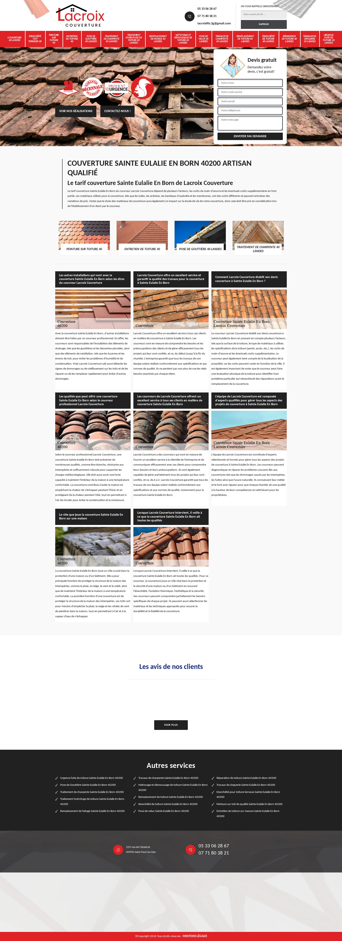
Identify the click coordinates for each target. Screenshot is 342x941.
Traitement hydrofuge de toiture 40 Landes (134, 39)
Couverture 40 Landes (14, 39)
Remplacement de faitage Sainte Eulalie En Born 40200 (92, 811)
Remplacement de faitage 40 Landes (158, 39)
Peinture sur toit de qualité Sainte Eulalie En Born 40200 (249, 804)
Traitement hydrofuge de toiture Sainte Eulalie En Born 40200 (92, 802)
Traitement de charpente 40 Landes (111, 39)
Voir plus (171, 725)
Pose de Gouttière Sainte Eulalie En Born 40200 (88, 785)
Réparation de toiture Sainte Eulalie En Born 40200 (246, 778)
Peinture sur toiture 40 (54, 39)
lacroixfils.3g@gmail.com (214, 23)
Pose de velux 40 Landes (203, 39)
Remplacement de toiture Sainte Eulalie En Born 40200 (170, 797)
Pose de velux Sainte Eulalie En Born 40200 (163, 811)
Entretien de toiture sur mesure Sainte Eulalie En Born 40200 (248, 814)
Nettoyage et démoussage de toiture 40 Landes (183, 39)
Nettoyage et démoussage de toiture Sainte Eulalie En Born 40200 (173, 788)
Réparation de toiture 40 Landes (289, 39)
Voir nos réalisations (75, 111)
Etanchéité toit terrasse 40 (35, 39)
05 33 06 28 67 (207, 8)
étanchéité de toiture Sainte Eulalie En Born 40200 (168, 804)
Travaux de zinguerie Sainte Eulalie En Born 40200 (246, 785)
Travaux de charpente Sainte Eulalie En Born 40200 (168, 778)
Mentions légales (195, 936)
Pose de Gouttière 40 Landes (91, 39)
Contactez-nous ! (117, 111)
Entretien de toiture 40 (72, 39)
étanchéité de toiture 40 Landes (268, 39)
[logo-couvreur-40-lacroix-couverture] (80, 15)
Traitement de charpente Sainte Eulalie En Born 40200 (92, 792)
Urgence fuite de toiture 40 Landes (328, 39)
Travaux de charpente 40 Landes (222, 39)
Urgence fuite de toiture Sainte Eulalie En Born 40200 (91, 778)
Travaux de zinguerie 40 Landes (309, 39)
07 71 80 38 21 (207, 16)
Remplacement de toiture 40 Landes (245, 39)
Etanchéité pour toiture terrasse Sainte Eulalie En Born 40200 (248, 795)
